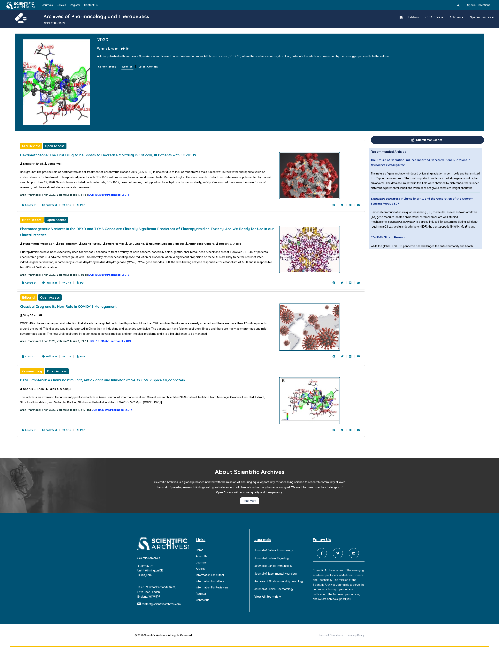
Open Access (54, 146)
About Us (201, 556)
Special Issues (481, 17)
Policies (61, 5)
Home (199, 550)
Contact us (202, 600)
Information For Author (210, 575)
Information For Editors (210, 581)
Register (75, 5)
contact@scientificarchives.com (161, 604)
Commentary (32, 371)
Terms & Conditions (331, 635)
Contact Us (91, 5)
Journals (47, 5)
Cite (68, 205)
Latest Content (148, 66)
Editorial (28, 297)
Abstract (30, 205)
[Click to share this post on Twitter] (342, 205)
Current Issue (107, 66)
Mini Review (31, 146)
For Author (433, 17)
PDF (82, 205)
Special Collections (478, 5)
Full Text (51, 205)
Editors (413, 17)
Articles (455, 17)
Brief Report (32, 220)
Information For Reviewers (212, 587)
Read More (249, 500)
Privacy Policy (356, 635)
